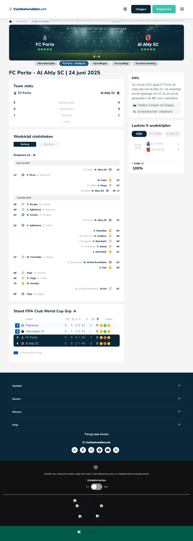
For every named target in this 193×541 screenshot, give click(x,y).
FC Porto (45, 44)
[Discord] (109, 450)
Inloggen (141, 9)
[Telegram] (100, 450)
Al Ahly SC (148, 44)
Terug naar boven (96, 434)
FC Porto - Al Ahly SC (74, 63)
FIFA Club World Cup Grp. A (88, 28)
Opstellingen (100, 63)
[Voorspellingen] (117, 450)
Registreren (164, 9)
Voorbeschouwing (145, 63)
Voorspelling (121, 63)
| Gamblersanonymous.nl (104, 474)
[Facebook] (84, 450)
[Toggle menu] (182, 9)
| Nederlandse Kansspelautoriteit (133, 474)
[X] (76, 450)
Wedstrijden (22, 21)
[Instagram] (92, 450)
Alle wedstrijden (46, 63)
